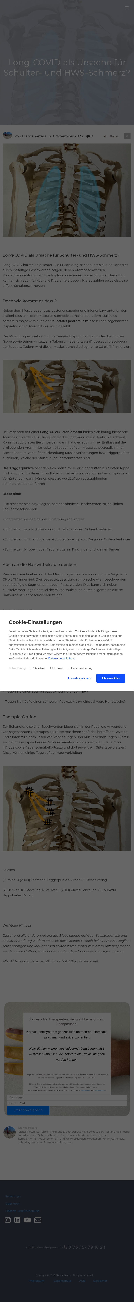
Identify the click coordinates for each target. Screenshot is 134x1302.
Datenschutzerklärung (62, 658)
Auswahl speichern (79, 678)
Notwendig (19, 668)
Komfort (59, 668)
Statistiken (39, 668)
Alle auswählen (111, 678)
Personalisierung (81, 668)
